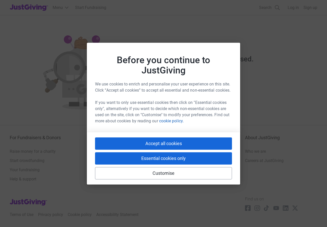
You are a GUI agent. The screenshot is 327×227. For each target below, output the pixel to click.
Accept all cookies (163, 143)
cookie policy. (171, 120)
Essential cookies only (163, 158)
